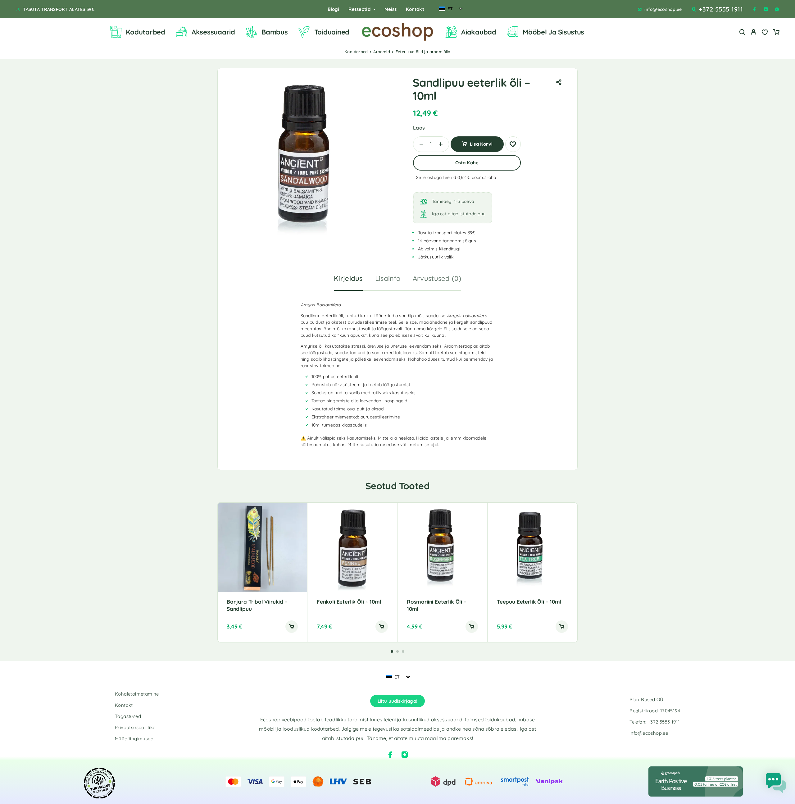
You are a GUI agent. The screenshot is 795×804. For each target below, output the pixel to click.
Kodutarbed (145, 32)
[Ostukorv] (776, 33)
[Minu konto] (753, 32)
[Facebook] (754, 9)
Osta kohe (467, 163)
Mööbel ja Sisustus (553, 32)
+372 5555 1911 (721, 9)
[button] (291, 626)
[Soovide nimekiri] (764, 33)
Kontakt (415, 9)
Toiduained (331, 32)
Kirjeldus (348, 278)
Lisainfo (387, 278)
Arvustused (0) (437, 278)
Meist (390, 9)
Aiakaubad (478, 32)
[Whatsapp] (777, 9)
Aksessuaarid (213, 32)
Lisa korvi (481, 141)
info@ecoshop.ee (663, 9)
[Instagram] (765, 9)
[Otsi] (742, 32)
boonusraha (484, 177)
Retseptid (359, 9)
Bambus (274, 32)
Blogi (333, 9)
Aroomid (381, 51)
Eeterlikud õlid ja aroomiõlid (423, 51)
